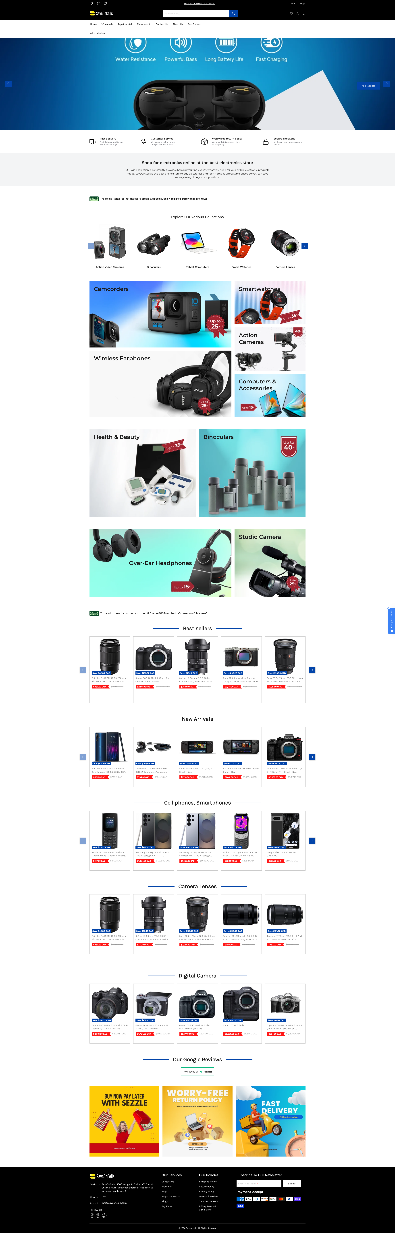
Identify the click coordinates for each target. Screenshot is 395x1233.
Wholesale (107, 24)
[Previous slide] (8, 84)
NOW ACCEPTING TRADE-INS (199, 3)
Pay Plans (167, 1206)
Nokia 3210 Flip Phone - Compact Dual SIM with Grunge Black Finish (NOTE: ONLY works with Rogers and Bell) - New (240, 854)
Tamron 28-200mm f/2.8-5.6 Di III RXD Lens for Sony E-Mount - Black (240, 938)
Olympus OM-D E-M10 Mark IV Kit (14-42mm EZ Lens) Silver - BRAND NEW (284, 1027)
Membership (144, 24)
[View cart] (304, 13)
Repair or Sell (125, 24)
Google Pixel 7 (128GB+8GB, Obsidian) (281, 854)
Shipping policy (207, 1181)
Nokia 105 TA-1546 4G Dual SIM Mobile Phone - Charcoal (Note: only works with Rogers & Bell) (109, 854)
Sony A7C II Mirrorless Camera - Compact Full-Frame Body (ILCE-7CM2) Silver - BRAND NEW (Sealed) (240, 680)
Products (167, 1186)
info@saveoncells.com (162, 144)
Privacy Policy (206, 1191)
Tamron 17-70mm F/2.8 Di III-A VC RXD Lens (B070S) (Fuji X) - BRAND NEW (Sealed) (285, 938)
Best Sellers (193, 24)
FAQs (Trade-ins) (171, 1196)
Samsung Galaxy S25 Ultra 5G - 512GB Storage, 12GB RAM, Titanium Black (152, 854)
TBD (104, 1196)
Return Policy (206, 1186)
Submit (292, 1183)
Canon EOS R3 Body (233, 1025)
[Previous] (83, 670)
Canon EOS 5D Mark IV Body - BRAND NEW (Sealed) (194, 1027)
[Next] (312, 670)
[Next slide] (386, 84)
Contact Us (162, 24)
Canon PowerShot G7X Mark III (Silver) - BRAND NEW (151, 1027)
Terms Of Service (208, 1196)
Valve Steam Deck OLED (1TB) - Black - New (195, 770)
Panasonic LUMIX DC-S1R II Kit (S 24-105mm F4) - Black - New (284, 770)
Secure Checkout (208, 1201)
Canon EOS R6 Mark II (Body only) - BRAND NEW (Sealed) (153, 680)
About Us (178, 24)
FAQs (302, 3)
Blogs (165, 1201)
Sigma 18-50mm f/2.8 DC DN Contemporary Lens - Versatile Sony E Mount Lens (195, 680)
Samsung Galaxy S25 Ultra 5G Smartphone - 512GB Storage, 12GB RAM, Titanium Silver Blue (196, 854)
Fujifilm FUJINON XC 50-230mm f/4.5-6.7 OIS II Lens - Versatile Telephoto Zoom (109, 680)
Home (93, 24)
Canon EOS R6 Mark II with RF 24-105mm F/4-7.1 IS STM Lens (110, 1027)
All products (97, 33)
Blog (293, 3)
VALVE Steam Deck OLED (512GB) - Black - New (241, 770)
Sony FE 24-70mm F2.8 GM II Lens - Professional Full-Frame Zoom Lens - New (285, 680)
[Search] (233, 13)
